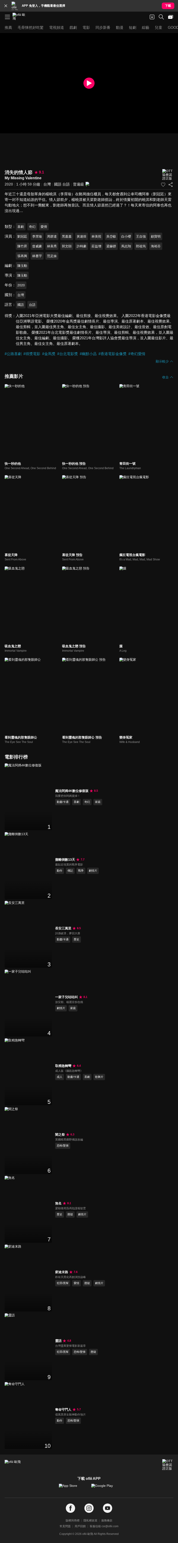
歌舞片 (99, 1077)
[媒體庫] (170, 17)
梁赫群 (111, 246)
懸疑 (70, 1214)
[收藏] (163, 184)
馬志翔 (126, 246)
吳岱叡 (111, 236)
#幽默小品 (88, 354)
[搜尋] (161, 17)
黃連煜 (81, 236)
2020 (9, 184)
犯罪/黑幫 (63, 1283)
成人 (59, 1077)
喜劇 (20, 227)
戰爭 (81, 870)
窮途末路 (61, 1272)
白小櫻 (126, 236)
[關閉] (6, 6)
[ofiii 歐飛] (20, 17)
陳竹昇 (22, 246)
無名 (58, 1203)
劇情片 (93, 870)
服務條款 (106, 1520)
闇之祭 (60, 1134)
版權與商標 (72, 1520)
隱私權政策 (90, 1520)
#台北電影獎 (67, 354)
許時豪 (81, 246)
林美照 (96, 236)
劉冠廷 (22, 236)
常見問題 (65, 1526)
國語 (57, 184)
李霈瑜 (37, 236)
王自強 (141, 236)
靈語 (58, 1341)
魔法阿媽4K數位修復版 (72, 791)
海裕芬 (156, 246)
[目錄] (7, 17)
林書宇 (37, 256)
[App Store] (73, 1488)
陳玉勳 (22, 266)
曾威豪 (37, 246)
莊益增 (96, 246)
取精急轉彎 (63, 1066)
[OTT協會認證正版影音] (167, 174)
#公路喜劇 (13, 354)
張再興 (22, 256)
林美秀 (52, 246)
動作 (59, 870)
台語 (66, 184)
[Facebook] (70, 1508)
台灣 (47, 184)
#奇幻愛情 (136, 354)
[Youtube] (107, 1508)
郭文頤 (67, 246)
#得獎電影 (31, 354)
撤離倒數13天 (65, 859)
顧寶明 (156, 236)
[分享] (170, 184)
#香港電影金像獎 (113, 354)
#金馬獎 (48, 354)
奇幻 (32, 227)
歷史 (76, 939)
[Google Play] (105, 1488)
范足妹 (52, 256)
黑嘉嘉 (67, 236)
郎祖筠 (141, 246)
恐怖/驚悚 (63, 1145)
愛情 (44, 227)
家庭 (98, 802)
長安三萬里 (63, 928)
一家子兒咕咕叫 (66, 997)
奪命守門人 (63, 1409)
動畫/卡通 (63, 802)
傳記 (70, 870)
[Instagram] (89, 1508)
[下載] (152, 17)
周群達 (52, 236)
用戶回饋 (80, 1526)
